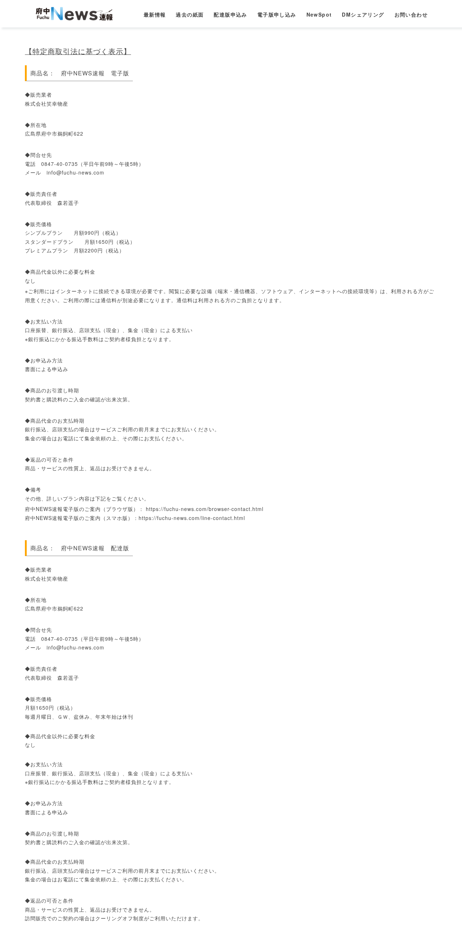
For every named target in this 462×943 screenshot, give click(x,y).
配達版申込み (230, 14)
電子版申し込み (276, 14)
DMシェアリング (363, 14)
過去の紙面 (190, 14)
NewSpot (319, 14)
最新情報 (155, 14)
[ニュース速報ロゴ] (76, 13)
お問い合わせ (411, 14)
